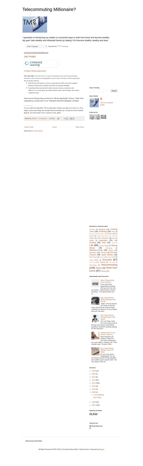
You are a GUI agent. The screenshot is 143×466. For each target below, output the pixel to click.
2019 (94, 371)
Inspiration (103, 240)
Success (107, 259)
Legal (113, 242)
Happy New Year (109, 236)
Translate (65, 46)
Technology (93, 265)
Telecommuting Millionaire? (49, 9)
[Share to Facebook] (71, 118)
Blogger (101, 449)
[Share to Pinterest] (73, 118)
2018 (94, 374)
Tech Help (112, 262)
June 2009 (98, 395)
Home (54, 127)
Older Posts (80, 127)
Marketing (109, 248)
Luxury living (103, 245)
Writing (103, 271)
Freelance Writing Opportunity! (35, 71)
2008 (94, 402)
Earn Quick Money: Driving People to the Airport (108, 317)
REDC (101, 257)
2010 (94, 389)
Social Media (93, 260)
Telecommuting (109, 264)
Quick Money (107, 255)
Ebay (113, 231)
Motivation (93, 252)
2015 (94, 377)
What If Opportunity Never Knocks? (107, 281)
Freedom (109, 234)
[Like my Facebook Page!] (98, 119)
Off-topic (104, 252)
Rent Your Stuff (110, 257)
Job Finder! (30, 56)
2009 (94, 392)
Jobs (104, 243)
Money (110, 250)
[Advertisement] (108, 67)
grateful (99, 236)
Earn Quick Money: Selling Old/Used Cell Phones (108, 299)
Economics (92, 234)
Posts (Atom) (38, 131)
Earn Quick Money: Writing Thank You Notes (107, 350)
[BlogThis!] (67, 118)
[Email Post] (58, 118)
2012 (94, 386)
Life (91, 245)
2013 (94, 383)
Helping (91, 238)
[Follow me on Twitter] (92, 119)
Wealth (99, 268)
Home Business (103, 238)
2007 (94, 405)
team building (100, 262)
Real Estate (93, 257)
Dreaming (103, 231)
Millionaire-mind (96, 250)
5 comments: (43, 118)
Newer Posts (28, 127)
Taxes (91, 262)
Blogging (102, 229)
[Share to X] (69, 118)
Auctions (92, 229)
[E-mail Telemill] (103, 119)
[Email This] (65, 118)
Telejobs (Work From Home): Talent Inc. (108, 333)
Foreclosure (101, 234)
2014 (94, 380)
